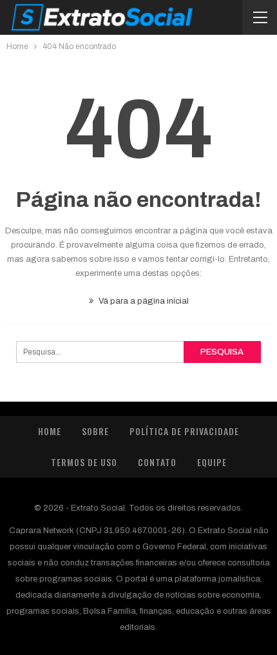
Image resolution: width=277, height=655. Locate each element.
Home (49, 431)
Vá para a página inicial (143, 301)
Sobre (95, 431)
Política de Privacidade (184, 431)
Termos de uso (84, 462)
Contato (157, 462)
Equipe (212, 462)
